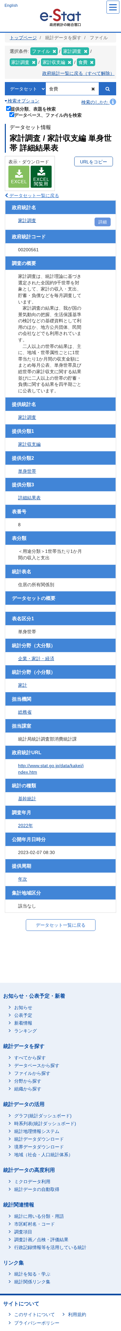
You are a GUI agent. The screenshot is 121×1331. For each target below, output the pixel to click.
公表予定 (23, 1015)
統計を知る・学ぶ (32, 1274)
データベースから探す (36, 1065)
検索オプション (22, 101)
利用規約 (77, 1314)
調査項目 (23, 1232)
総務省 (25, 712)
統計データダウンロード (39, 1139)
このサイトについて (34, 1314)
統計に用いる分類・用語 (39, 1216)
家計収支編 (29, 444)
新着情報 (23, 1023)
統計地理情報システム (36, 1131)
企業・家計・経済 (36, 658)
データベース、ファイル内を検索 (48, 115)
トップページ (23, 37)
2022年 (25, 825)
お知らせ (23, 1007)
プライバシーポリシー (36, 1323)
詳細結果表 (29, 497)
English (11, 5)
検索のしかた (95, 102)
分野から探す (27, 1081)
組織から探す (27, 1089)
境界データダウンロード (39, 1147)
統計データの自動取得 (36, 1189)
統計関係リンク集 (32, 1281)
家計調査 (27, 220)
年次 (22, 879)
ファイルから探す (32, 1073)
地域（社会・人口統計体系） (43, 1154)
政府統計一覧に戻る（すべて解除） (78, 73)
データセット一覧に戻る (33, 195)
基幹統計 (27, 798)
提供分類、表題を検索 (33, 108)
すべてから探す (30, 1057)
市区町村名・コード (34, 1224)
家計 (22, 685)
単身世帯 (27, 471)
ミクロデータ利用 (32, 1181)
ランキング (25, 1030)
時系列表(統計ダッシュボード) (45, 1123)
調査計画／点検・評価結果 (41, 1239)
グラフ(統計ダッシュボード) (43, 1115)
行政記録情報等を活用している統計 (50, 1247)
